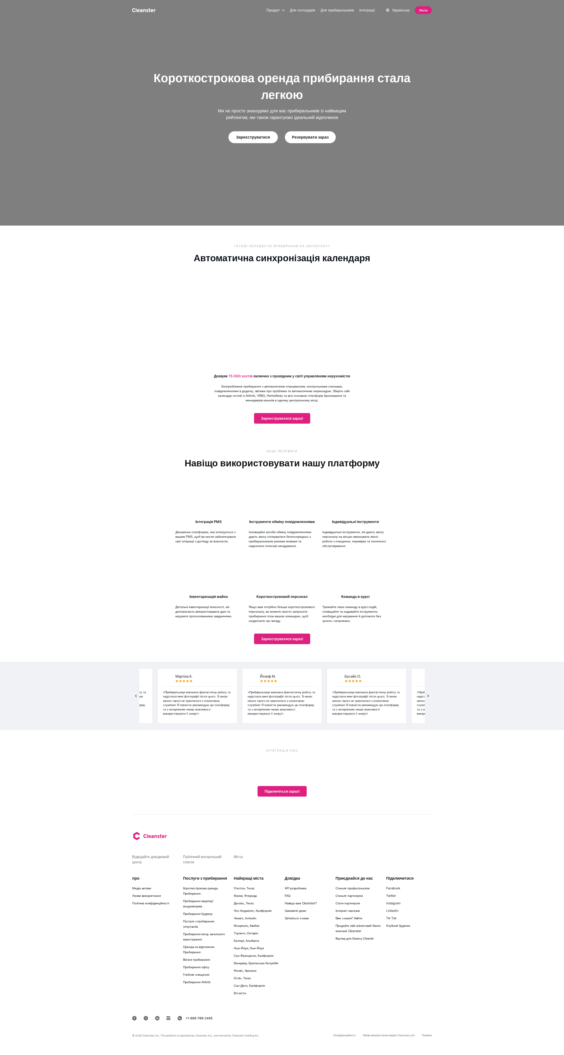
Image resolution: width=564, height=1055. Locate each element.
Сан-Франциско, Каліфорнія (254, 955)
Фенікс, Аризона (245, 970)
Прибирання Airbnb (197, 982)
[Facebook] (134, 1018)
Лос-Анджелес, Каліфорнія (253, 910)
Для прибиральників (337, 10)
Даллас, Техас (244, 903)
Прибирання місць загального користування (204, 936)
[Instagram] (169, 1018)
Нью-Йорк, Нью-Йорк (249, 948)
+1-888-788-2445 (199, 1018)
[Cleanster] (144, 10)
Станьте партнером (349, 895)
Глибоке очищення (196, 974)
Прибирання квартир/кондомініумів (198, 903)
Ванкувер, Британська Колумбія (256, 963)
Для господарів (302, 10)
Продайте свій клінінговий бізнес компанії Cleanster (358, 928)
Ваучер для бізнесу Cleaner (355, 938)
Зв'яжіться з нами (297, 918)
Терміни (427, 1035)
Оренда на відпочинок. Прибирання (199, 949)
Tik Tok (391, 918)
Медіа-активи (141, 888)
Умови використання (146, 895)
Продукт (273, 10)
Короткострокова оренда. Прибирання (201, 890)
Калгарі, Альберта (246, 940)
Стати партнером (348, 903)
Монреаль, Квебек (246, 925)
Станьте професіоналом (353, 888)
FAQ (287, 895)
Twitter (391, 895)
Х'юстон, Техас (244, 888)
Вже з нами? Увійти (349, 918)
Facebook (393, 888)
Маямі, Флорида (245, 895)
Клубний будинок (398, 925)
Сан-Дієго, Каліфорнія (249, 985)
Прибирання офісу (196, 967)
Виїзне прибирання (196, 959)
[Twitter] (146, 1018)
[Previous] (136, 696)
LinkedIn (392, 910)
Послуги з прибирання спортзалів (199, 923)
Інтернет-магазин (348, 910)
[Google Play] (238, 203)
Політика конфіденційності (150, 903)
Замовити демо (295, 910)
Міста (238, 857)
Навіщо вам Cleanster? (301, 903)
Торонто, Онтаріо (246, 933)
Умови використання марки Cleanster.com (389, 1035)
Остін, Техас (242, 978)
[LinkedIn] (157, 1018)
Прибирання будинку (198, 914)
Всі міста (240, 993)
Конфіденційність (345, 1035)
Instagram (393, 903)
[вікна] (327, 203)
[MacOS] (299, 203)
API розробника (295, 888)
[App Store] (269, 203)
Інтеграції (367, 10)
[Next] (428, 696)
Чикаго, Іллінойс (245, 918)
